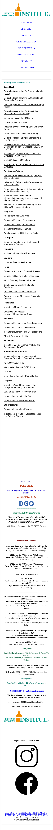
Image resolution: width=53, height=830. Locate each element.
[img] (26, 9)
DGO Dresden (25, 48)
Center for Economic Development (19, 220)
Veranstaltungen (25, 42)
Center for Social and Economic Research (23, 271)
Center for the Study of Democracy (19, 224)
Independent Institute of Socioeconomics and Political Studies (22, 415)
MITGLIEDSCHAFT (26, 815)
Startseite (26, 22)
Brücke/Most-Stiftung (13, 171)
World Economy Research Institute (19, 280)
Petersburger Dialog (23, 314)
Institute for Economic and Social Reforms (23, 332)
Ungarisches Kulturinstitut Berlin (18, 396)
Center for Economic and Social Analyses (23, 323)
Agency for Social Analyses (16, 216)
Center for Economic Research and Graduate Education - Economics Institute (23, 357)
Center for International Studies (18, 409)
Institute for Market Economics (17, 229)
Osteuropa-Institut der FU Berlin (18, 118)
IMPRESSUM (42, 815)
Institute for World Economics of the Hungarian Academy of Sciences (20, 386)
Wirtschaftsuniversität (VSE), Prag (19, 367)
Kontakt (26, 61)
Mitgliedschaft (26, 55)
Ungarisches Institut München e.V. (19, 400)
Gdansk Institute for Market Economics (21, 276)
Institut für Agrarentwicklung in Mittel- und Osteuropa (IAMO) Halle (22, 154)
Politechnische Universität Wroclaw (20, 292)
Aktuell (26, 35)
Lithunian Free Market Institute (17, 262)
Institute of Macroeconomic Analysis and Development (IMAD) (22, 346)
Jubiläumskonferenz (35, 691)
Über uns (26, 29)
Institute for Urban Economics (17, 307)
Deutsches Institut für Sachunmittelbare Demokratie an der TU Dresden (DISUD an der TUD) (23, 146)
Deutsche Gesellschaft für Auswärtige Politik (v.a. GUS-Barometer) (21, 112)
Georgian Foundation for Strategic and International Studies (21, 243)
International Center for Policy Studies (21, 376)
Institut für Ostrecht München (17, 160)
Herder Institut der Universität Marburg (21, 133)
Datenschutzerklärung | (33, 813)
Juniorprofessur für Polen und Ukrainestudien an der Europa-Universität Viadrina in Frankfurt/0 (23, 198)
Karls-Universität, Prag (14, 363)
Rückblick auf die (17, 691)
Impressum (26, 67)
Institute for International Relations (19, 253)
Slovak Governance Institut (16, 336)
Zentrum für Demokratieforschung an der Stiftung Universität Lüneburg (22, 206)
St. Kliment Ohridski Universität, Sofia (21, 233)
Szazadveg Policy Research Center (20, 392)
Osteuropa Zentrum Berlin (15, 122)
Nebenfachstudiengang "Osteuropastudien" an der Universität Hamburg (23, 190)
